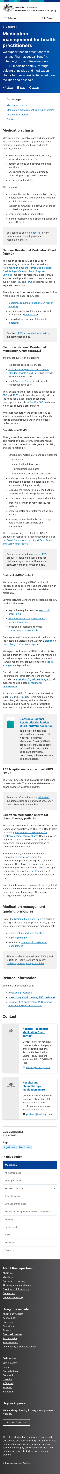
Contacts (9, 1250)
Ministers (8, 1277)
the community (19, 937)
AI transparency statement (17, 1285)
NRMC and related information (32, 333)
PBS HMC (43, 797)
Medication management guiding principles (30, 109)
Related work (11, 1227)
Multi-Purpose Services (21, 381)
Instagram (8, 1391)
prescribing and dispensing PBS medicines (31, 997)
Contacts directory (13, 1297)
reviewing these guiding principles (25, 963)
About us (8, 1272)
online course (32, 232)
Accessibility (9, 1317)
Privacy (7, 1330)
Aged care (9, 1147)
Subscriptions (10, 1342)
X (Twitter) (8, 1383)
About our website (13, 1313)
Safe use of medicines (15, 1203)
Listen (10, 87)
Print (22, 87)
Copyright (8, 1322)
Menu (11, 18)
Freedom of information (16, 1289)
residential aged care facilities (27, 933)
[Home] (30, 8)
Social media (10, 1338)
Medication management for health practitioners (28, 1211)
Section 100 (30, 314)
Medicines (11, 26)
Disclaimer (8, 1326)
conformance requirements (23, 630)
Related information (17, 114)
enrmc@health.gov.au (38, 1067)
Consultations (10, 1371)
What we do (10, 1219)
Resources (10, 1242)
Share (35, 87)
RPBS (30, 281)
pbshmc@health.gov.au (39, 1114)
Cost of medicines (13, 1196)
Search (51, 18)
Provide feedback (16, 1422)
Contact (11, 119)
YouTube (7, 1387)
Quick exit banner (12, 1334)
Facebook (8, 1375)
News (7, 1234)
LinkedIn (7, 1379)
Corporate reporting (14, 1281)
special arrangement (26, 857)
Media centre (10, 1362)
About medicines (13, 1172)
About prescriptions (14, 1180)
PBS (19, 281)
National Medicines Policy (28, 918)
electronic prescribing (20, 992)
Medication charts (17, 105)
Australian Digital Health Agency (34, 679)
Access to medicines (14, 1188)
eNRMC (42, 554)
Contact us (9, 1293)
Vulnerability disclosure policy (19, 1346)
